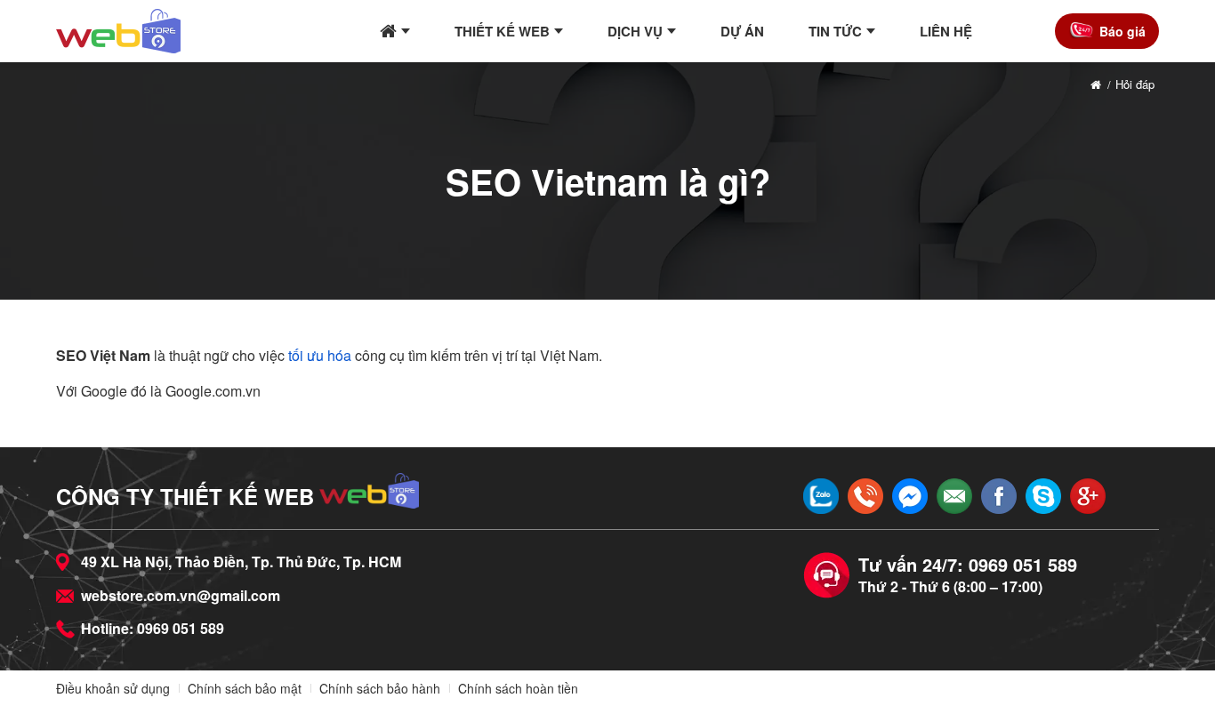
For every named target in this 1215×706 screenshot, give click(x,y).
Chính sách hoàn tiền (518, 688)
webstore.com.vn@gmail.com (180, 595)
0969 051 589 (180, 628)
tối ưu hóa (319, 355)
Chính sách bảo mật (245, 688)
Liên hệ (946, 31)
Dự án (742, 31)
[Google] (1088, 496)
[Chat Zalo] (821, 496)
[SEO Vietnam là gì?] (118, 31)
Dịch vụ (635, 31)
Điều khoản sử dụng (113, 688)
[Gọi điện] (865, 496)
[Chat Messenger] (910, 496)
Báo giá (1122, 31)
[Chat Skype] (1043, 496)
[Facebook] (999, 496)
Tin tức (835, 31)
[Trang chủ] (395, 31)
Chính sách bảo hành (379, 688)
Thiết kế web (502, 31)
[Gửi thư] (954, 496)
